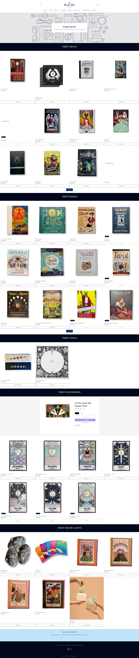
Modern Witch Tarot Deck (74, 139)
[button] (41, 5)
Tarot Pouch (72, 620)
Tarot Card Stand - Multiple (5, 380)
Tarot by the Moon (4, 323)
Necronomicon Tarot (73, 181)
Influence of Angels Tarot (39, 139)
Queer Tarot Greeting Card (39, 612)
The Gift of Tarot (38, 570)
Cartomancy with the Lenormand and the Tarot (43, 323)
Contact (60, 645)
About (56, 645)
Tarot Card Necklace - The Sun (75, 516)
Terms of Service (81, 645)
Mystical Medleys (38, 181)
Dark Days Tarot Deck (39, 97)
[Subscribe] (78, 638)
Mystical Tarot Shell (4, 570)
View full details (78, 425)
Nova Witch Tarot (109, 163)
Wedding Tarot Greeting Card (109, 570)
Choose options (18, 384)
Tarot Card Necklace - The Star (6, 516)
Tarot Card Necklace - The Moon (40, 516)
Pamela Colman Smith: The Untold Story (111, 323)
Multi (82, 413)
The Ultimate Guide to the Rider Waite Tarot (77, 323)
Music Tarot (106, 139)
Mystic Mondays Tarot (4, 181)
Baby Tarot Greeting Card (5, 612)
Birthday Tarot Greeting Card (75, 570)
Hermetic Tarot (5, 121)
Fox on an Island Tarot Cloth (40, 380)
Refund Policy (67, 645)
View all (69, 189)
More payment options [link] (85, 422)
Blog (63, 645)
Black (77, 413)
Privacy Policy (73, 645)
